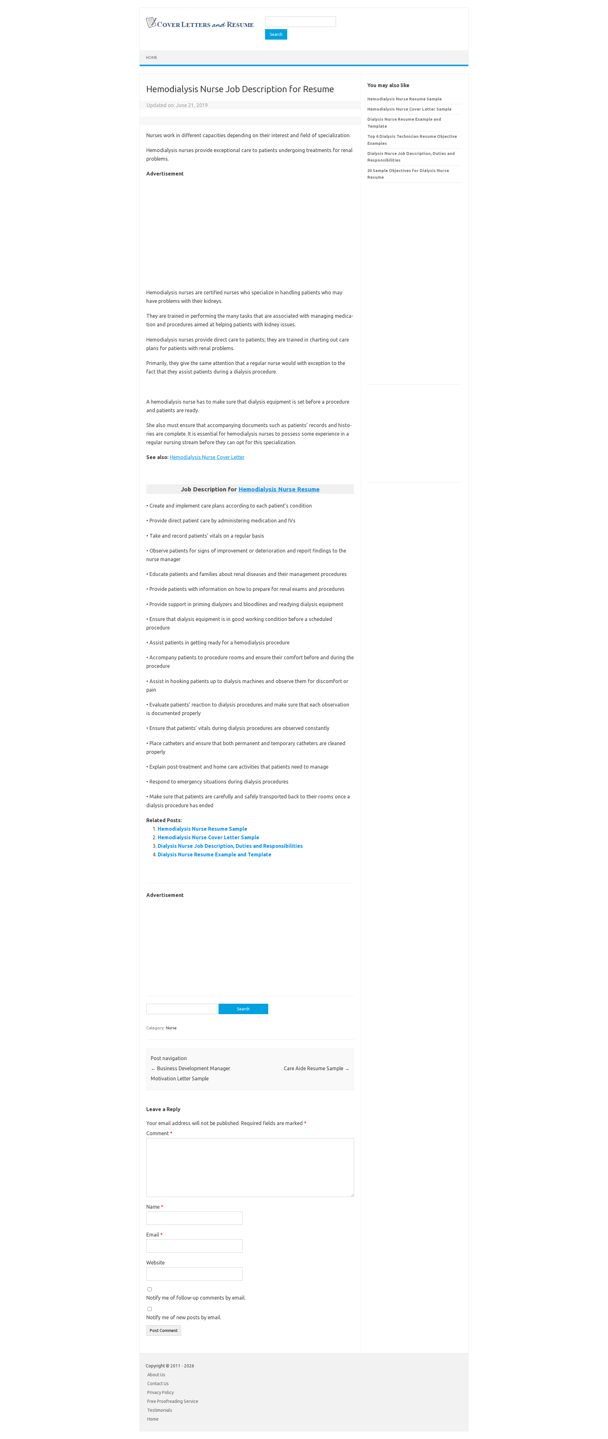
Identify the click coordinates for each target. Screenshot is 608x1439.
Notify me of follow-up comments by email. (195, 1298)
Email (154, 1235)
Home (151, 57)
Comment (159, 1133)
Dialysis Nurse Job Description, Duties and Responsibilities (230, 846)
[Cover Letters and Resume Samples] (199, 27)
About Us (156, 1374)
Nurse (171, 1028)
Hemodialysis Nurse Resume (279, 489)
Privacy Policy (160, 1392)
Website (155, 1262)
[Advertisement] (250, 222)
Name (154, 1207)
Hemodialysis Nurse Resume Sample (202, 829)
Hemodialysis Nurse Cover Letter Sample (208, 837)
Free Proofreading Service (172, 1401)
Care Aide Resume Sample (317, 1068)
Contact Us (158, 1383)
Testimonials (159, 1410)
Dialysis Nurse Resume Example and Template (214, 854)
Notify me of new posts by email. (183, 1317)
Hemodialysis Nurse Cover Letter (207, 457)
